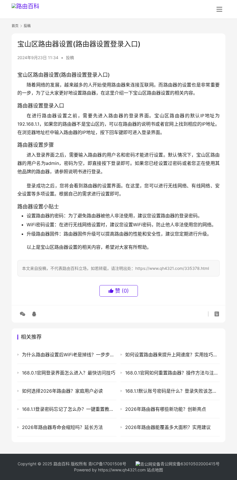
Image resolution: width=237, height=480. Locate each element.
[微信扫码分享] (22, 314)
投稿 (70, 57)
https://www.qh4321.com (122, 469)
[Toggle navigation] (219, 9)
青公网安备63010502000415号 (190, 463)
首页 (15, 26)
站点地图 (155, 469)
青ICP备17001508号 (107, 463)
